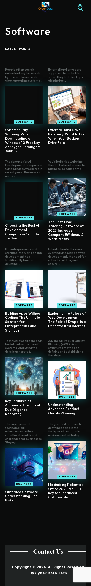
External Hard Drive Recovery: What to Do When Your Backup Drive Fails (66, 136)
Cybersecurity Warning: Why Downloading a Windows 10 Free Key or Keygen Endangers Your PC (23, 140)
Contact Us (48, 551)
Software (24, 121)
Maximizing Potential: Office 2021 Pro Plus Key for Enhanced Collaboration (65, 490)
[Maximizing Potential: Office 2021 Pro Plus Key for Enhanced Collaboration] (67, 460)
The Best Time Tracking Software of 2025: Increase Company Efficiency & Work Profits (66, 230)
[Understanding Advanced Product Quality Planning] (67, 380)
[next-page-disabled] (49, 512)
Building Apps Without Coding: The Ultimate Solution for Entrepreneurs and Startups (23, 322)
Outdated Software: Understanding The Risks (22, 496)
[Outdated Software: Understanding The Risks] (24, 467)
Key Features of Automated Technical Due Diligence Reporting (22, 407)
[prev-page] (40, 512)
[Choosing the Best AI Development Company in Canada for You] (24, 201)
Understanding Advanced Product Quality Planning (63, 409)
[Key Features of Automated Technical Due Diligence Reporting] (24, 376)
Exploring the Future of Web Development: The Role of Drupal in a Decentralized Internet (67, 319)
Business (67, 396)
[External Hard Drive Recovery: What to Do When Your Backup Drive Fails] (67, 105)
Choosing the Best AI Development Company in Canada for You (22, 231)
